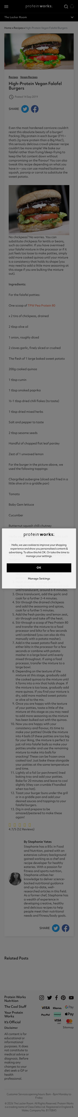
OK (39, 568)
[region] (39, 558)
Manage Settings (39, 578)
